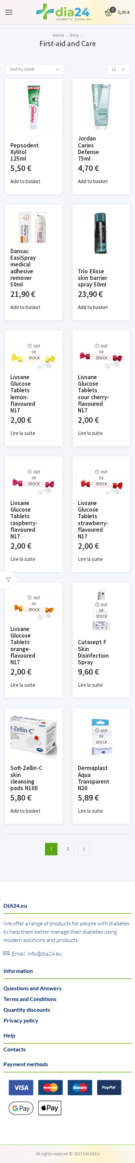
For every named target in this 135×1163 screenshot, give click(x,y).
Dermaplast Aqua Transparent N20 (93, 778)
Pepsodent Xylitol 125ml (24, 152)
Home (58, 35)
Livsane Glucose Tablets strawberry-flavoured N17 (93, 520)
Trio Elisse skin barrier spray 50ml (92, 278)
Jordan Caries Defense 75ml (88, 148)
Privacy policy (20, 1020)
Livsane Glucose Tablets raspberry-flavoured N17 (23, 520)
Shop (74, 35)
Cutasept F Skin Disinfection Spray (93, 652)
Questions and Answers (32, 988)
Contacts (14, 1049)
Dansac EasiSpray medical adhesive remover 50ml (23, 268)
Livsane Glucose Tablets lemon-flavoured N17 (22, 394)
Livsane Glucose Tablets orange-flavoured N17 (22, 646)
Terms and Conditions (29, 998)
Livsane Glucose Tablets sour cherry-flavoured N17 (93, 394)
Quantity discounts (26, 1009)
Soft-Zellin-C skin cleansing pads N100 (26, 778)
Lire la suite (22, 433)
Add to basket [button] (25, 181)
